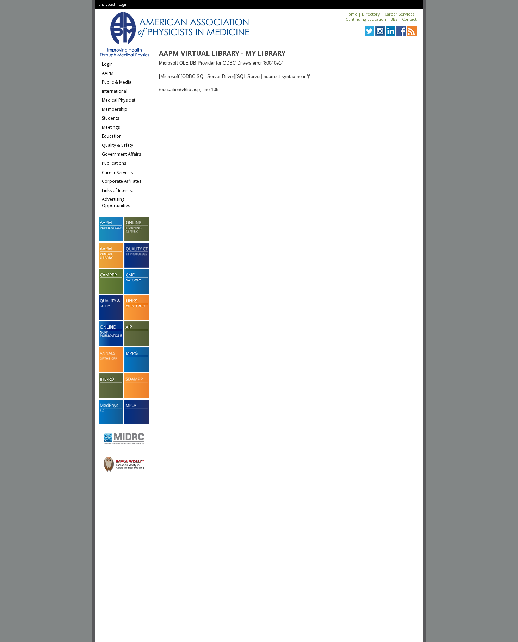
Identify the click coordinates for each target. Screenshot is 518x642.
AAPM (107, 73)
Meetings (111, 127)
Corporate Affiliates (121, 181)
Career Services (399, 14)
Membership (114, 109)
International (114, 91)
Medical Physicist (118, 100)
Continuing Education (366, 19)
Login (123, 4)
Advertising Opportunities (116, 202)
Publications (114, 163)
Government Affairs (121, 154)
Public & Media (116, 82)
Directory (371, 14)
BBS (393, 19)
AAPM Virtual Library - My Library (222, 53)
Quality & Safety (117, 145)
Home (351, 14)
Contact (409, 19)
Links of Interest (117, 190)
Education (112, 136)
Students (110, 118)
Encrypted (106, 4)
